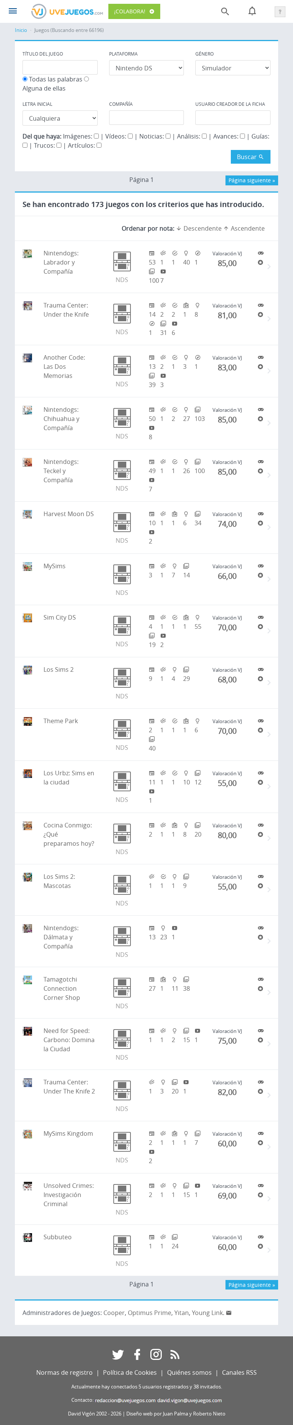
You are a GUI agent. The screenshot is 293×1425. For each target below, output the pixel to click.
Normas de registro (64, 1372)
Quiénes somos (189, 1372)
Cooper (114, 1313)
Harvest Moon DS (68, 514)
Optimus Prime (149, 1313)
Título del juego (43, 54)
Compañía (121, 104)
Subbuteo (57, 1237)
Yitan (181, 1313)
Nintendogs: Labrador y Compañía (61, 262)
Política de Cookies (130, 1372)
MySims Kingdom (68, 1133)
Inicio (21, 30)
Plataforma (123, 54)
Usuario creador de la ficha (230, 104)
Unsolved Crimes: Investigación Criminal (68, 1194)
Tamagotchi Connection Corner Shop (61, 988)
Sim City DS (59, 617)
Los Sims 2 (58, 669)
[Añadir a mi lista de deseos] (261, 262)
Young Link (207, 1313)
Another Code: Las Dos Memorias (64, 366)
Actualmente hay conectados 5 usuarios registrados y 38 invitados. (146, 1387)
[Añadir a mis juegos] (261, 253)
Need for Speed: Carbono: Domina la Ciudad (69, 1040)
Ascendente (247, 228)
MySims (54, 566)
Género (204, 54)
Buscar (247, 157)
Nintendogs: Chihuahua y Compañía (61, 418)
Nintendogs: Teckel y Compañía (61, 470)
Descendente (202, 228)
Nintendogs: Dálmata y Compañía (61, 937)
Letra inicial (37, 104)
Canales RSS (239, 1372)
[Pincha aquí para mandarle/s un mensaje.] (229, 1313)
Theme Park (60, 721)
